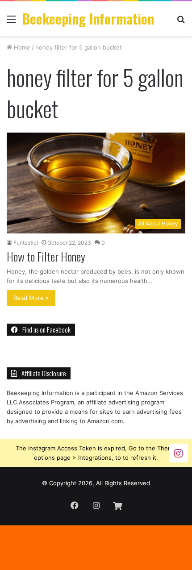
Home (21, 47)
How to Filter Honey (46, 256)
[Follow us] (178, 452)
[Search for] (180, 22)
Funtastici (25, 242)
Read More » (31, 297)
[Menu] (11, 22)
